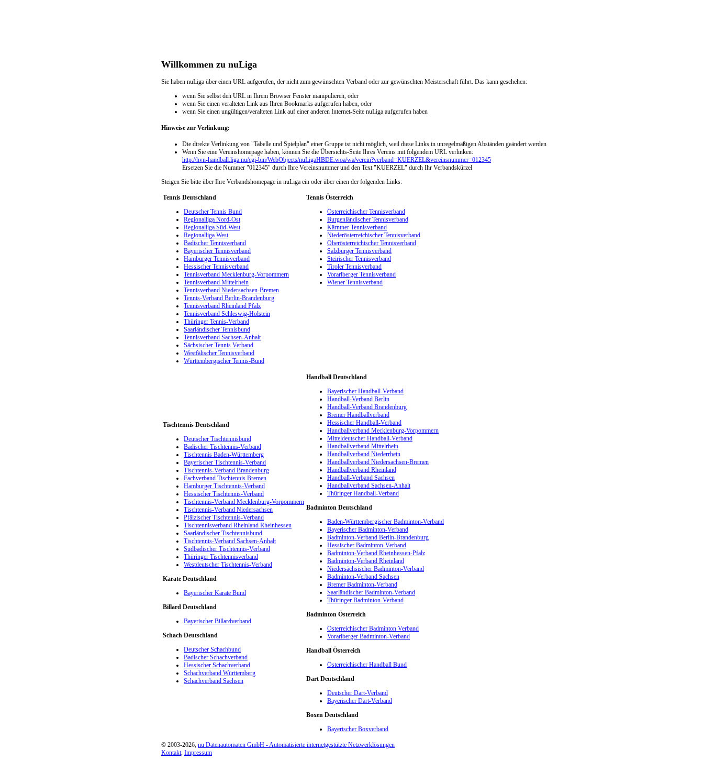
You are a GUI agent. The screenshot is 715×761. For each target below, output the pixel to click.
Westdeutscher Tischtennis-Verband (228, 564)
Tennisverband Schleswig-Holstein (227, 313)
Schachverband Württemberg (219, 673)
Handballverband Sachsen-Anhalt (368, 485)
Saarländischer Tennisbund (217, 329)
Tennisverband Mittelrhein (216, 282)
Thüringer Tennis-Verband (216, 321)
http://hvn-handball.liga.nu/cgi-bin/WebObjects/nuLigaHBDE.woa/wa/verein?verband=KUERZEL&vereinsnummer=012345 (336, 159)
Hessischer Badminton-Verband (366, 545)
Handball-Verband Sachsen (361, 477)
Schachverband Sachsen (213, 681)
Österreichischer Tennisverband (366, 211)
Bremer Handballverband (358, 414)
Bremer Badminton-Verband (362, 584)
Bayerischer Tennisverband (217, 251)
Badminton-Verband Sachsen (363, 576)
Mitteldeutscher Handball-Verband (369, 438)
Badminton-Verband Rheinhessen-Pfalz (376, 553)
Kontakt (171, 752)
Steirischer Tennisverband (359, 258)
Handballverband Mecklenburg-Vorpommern (383, 430)
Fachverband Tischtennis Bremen (225, 478)
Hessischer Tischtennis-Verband (224, 494)
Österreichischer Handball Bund (367, 664)
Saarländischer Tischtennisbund (223, 533)
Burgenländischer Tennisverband (367, 219)
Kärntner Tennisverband (357, 227)
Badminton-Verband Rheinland (365, 561)
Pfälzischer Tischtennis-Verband (224, 517)
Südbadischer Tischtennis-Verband (227, 549)
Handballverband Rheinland (361, 469)
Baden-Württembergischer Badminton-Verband (385, 521)
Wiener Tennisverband (355, 282)
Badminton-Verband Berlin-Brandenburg (378, 537)
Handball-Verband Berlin (358, 399)
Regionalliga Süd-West (212, 227)
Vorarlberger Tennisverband (361, 274)
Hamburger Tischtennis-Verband (224, 486)
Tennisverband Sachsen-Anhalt (222, 337)
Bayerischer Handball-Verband (365, 391)
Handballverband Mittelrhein (362, 446)
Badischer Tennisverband (215, 243)
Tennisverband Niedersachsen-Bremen (231, 290)
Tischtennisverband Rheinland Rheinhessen (238, 525)
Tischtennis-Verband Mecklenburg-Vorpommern (244, 501)
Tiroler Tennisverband (354, 266)
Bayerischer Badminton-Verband (367, 529)
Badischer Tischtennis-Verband (222, 446)
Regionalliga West (206, 235)
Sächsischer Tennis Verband (218, 345)
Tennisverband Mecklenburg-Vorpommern (236, 274)
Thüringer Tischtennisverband (221, 556)
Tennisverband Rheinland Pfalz (222, 306)
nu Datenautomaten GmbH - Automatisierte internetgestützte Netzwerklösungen (296, 744)
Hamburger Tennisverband (217, 258)
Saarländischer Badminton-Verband (371, 592)
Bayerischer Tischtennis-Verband (225, 462)
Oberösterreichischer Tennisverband (371, 243)
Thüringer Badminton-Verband (365, 600)
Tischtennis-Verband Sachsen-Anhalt (230, 541)
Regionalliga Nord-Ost (212, 219)
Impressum (198, 752)
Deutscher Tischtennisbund (217, 439)
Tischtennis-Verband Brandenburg (226, 470)
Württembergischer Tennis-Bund (224, 361)
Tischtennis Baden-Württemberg (224, 454)
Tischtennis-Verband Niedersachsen (228, 509)
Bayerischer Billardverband (217, 621)
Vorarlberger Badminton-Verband (368, 636)
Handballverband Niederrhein (363, 454)
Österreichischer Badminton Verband (373, 628)
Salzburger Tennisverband (359, 251)
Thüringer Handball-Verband (363, 493)
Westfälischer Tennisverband (219, 353)
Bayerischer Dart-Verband (359, 700)
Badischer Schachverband (216, 657)
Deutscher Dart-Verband (357, 693)
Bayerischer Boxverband (357, 729)
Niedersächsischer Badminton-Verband (375, 568)
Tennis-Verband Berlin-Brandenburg (229, 298)
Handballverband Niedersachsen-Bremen (378, 462)
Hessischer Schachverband (217, 665)
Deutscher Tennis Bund (213, 211)
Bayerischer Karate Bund (215, 593)
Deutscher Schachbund (212, 649)
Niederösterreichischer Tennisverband (373, 235)
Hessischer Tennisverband (216, 266)
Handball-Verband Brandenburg (367, 407)
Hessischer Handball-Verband (364, 422)
